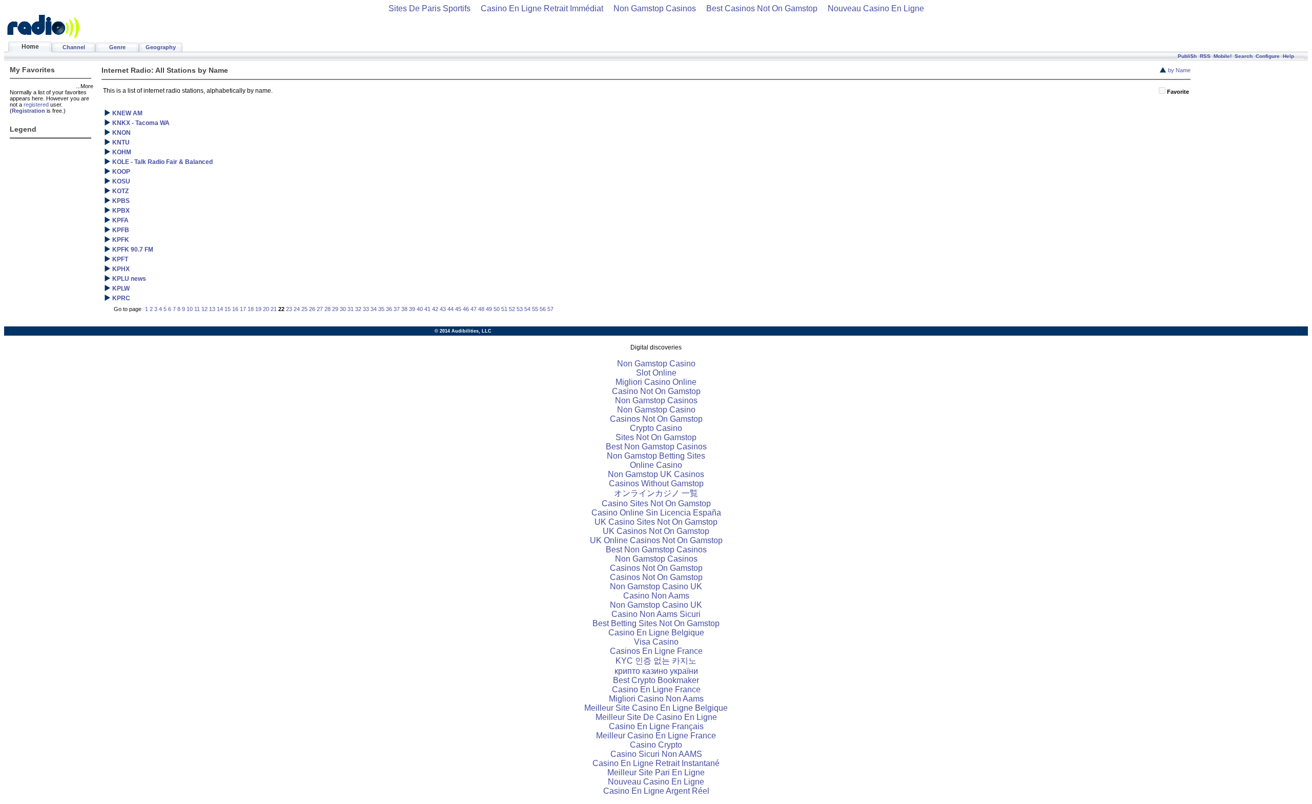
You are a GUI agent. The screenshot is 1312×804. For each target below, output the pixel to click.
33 (366, 309)
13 (212, 309)
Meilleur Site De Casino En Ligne (656, 717)
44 (450, 309)
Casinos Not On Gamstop (656, 419)
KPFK (120, 239)
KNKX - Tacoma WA (141, 123)
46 (466, 309)
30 (343, 309)
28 (327, 309)
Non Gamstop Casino (656, 363)
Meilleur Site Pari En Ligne (656, 772)
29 (335, 309)
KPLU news (129, 278)
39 (412, 309)
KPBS (121, 200)
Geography (161, 47)
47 (473, 309)
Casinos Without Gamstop (656, 483)
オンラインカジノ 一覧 (656, 493)
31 (350, 309)
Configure (1268, 56)
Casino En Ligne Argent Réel (656, 791)
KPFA (120, 220)
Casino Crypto (656, 744)
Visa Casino (656, 641)
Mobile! (1223, 56)
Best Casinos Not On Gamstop (761, 8)
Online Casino (656, 465)
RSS (1205, 56)
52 (512, 309)
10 (190, 309)
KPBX (121, 210)
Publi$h (1187, 56)
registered (36, 104)
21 (274, 309)
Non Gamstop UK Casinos (656, 474)
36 (389, 309)
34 (374, 309)
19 (258, 309)
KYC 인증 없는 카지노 (656, 660)
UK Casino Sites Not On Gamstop (655, 522)
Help (1288, 56)
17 (243, 309)
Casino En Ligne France (656, 689)
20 (266, 309)
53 (520, 309)
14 (220, 309)
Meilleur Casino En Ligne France (656, 735)
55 (535, 309)
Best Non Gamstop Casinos (656, 446)
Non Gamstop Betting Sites (656, 455)
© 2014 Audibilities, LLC (463, 331)
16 (235, 309)
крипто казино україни (656, 671)
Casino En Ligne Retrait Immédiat (542, 8)
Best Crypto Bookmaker (656, 680)
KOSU (121, 181)
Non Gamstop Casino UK (656, 586)
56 (543, 309)
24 (297, 309)
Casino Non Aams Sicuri (656, 614)
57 (550, 309)
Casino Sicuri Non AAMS (656, 754)
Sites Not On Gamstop (656, 437)
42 (435, 309)
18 (251, 309)
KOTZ (120, 191)
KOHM (121, 152)
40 (420, 309)
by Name (1179, 70)
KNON (121, 132)
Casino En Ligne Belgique (656, 632)
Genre (117, 47)
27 (320, 309)
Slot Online (656, 372)
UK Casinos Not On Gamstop (656, 531)
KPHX (121, 269)
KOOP (121, 171)
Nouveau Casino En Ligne (876, 8)
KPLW (121, 288)
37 (397, 309)
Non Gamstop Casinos (654, 8)
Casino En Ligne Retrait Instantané (656, 763)
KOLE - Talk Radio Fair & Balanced (162, 162)
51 (504, 309)
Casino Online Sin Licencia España (656, 512)
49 (489, 309)
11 (197, 309)
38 (404, 309)
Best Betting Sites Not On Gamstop (656, 623)
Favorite (1178, 92)
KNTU (121, 142)
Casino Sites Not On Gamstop (656, 503)
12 (204, 309)
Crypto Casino (656, 428)
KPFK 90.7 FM (132, 249)
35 (381, 309)
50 (497, 309)
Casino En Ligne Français (656, 726)
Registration (28, 111)
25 (304, 309)
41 (427, 309)
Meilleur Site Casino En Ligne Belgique (656, 708)
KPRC (121, 298)
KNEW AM (127, 113)
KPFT (120, 259)
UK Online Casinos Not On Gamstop (656, 540)
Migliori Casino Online (656, 382)
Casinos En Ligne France (656, 651)
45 (458, 309)
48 (481, 309)
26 (312, 309)
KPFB (120, 230)
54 (527, 309)
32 (358, 309)
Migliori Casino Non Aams (656, 698)
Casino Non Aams (656, 595)
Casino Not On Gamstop (656, 391)
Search (1244, 56)
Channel (74, 47)
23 (289, 309)
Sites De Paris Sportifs (429, 8)
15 (227, 309)
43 (443, 309)
